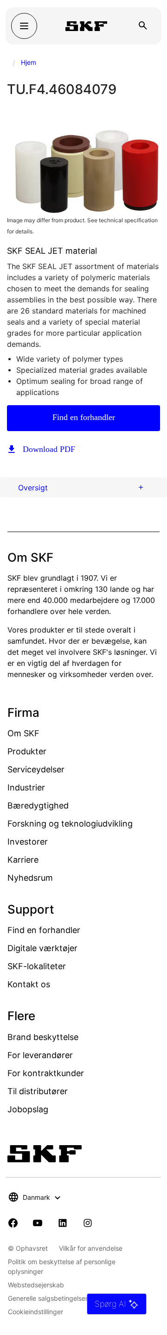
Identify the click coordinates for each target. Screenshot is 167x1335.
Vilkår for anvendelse (90, 1248)
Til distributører (37, 1091)
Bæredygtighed (38, 805)
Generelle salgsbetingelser (48, 1298)
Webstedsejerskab (36, 1285)
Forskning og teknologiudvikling (70, 823)
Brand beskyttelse (42, 1037)
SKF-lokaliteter (36, 966)
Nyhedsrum (30, 878)
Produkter (26, 751)
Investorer (27, 841)
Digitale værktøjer (42, 948)
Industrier (26, 787)
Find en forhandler (83, 417)
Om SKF (23, 733)
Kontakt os (28, 984)
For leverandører (40, 1055)
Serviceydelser (35, 769)
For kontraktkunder (45, 1073)
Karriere (23, 860)
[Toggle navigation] (24, 25)
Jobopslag (27, 1109)
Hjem (28, 62)
